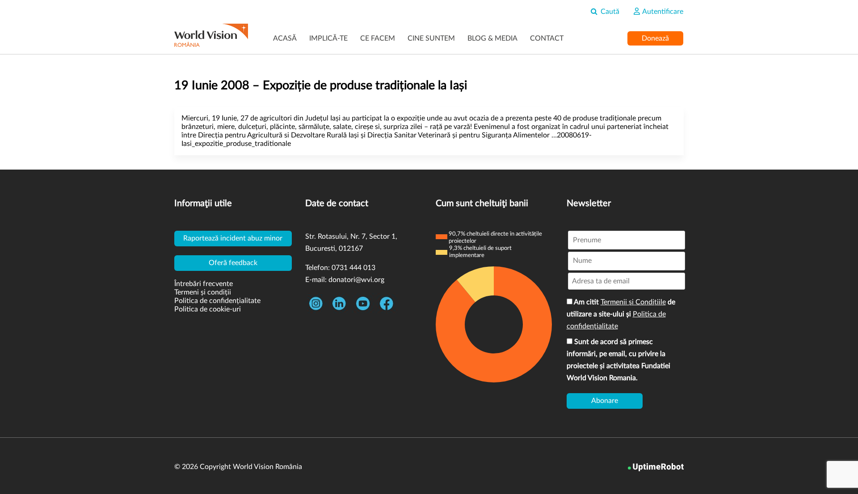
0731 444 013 (353, 267)
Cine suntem (431, 38)
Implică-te (328, 38)
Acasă (285, 38)
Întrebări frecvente (203, 283)
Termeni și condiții (202, 292)
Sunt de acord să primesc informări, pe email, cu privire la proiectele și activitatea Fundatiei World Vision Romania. (618, 360)
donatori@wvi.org (356, 279)
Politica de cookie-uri (207, 309)
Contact (547, 38)
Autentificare (662, 11)
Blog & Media (492, 38)
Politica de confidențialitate (217, 300)
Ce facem (377, 38)
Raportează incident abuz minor (232, 238)
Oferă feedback (233, 262)
